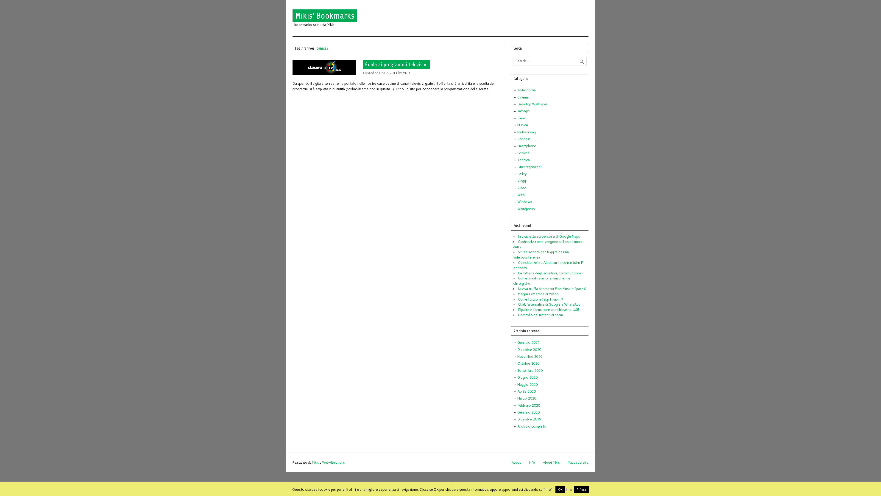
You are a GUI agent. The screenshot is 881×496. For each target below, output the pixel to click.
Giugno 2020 (527, 377)
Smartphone (526, 146)
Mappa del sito (578, 462)
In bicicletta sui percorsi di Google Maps (549, 236)
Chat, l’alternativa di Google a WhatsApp (549, 304)
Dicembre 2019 (529, 419)
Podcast (523, 139)
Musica (522, 125)
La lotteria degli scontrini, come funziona (550, 273)
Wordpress (526, 209)
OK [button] (560, 489)
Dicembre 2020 (529, 350)
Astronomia (526, 90)
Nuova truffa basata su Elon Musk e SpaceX (552, 289)
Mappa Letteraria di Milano (538, 294)
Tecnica (523, 160)
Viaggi (522, 181)
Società (523, 153)
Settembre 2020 (530, 371)
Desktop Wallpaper (532, 104)
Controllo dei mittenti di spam (540, 315)
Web (521, 195)
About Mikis (551, 462)
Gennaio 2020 (528, 412)
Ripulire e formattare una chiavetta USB (548, 310)
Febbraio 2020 (528, 405)
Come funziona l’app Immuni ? (540, 299)
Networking (526, 132)
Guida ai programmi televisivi (396, 65)
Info (532, 462)
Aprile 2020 (526, 391)
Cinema (523, 97)
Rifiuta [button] (581, 489)
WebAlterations (333, 462)
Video (522, 188)
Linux (521, 118)
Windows (524, 202)
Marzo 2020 (526, 398)
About (516, 462)
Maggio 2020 (527, 385)
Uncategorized (529, 167)
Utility (522, 174)
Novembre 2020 (529, 357)
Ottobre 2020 (528, 363)
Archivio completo (531, 426)
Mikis (406, 73)
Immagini (523, 111)
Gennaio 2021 (528, 343)
